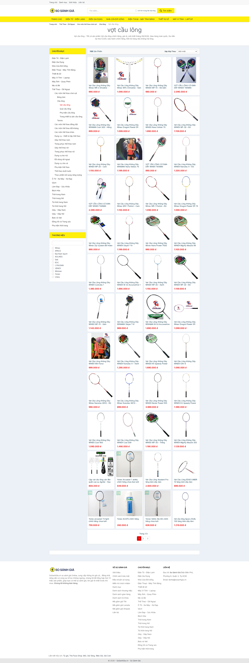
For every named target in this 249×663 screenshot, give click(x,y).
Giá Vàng (91, 656)
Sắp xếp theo (170, 51)
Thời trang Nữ (58, 198)
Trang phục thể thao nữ (65, 151)
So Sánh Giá (135, 660)
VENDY (58, 268)
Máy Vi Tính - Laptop (183, 19)
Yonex (57, 274)
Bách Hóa (56, 190)
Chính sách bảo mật (121, 576)
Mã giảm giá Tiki (119, 601)
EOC (57, 262)
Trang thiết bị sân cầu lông (71, 116)
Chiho (57, 277)
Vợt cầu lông (65, 105)
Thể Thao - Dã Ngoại (67, 24)
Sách (54, 183)
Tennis (60, 120)
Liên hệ (82, 2)
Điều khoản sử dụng (121, 580)
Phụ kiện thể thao (62, 167)
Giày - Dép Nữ (58, 214)
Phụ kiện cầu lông (67, 113)
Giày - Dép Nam (59, 210)
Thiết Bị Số (163, 19)
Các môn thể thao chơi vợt (87, 24)
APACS (58, 251)
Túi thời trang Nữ (59, 206)
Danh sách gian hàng (121, 594)
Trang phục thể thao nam (65, 144)
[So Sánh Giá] (62, 569)
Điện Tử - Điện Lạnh (75, 19)
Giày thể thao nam (62, 140)
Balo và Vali (57, 218)
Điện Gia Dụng (95, 19)
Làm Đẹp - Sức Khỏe (61, 186)
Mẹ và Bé (56, 85)
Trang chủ (53, 2)
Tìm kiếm (167, 10)
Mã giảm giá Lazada (121, 605)
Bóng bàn (61, 97)
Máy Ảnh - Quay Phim (61, 81)
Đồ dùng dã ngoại (62, 159)
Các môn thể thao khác (64, 132)
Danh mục (63, 2)
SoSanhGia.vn (122, 660)
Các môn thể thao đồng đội (66, 124)
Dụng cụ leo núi (61, 155)
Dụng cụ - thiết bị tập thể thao (67, 136)
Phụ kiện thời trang (60, 225)
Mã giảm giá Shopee (121, 609)
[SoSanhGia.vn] (62, 10)
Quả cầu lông (65, 109)
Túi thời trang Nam (60, 202)
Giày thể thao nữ (62, 148)
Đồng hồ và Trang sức (61, 221)
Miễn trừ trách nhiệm (121, 583)
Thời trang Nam (58, 194)
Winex (57, 248)
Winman (58, 271)
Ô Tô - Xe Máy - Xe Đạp (62, 179)
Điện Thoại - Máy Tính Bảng (141, 19)
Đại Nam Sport (61, 254)
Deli (56, 259)
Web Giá (99, 656)
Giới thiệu (73, 2)
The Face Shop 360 (77, 656)
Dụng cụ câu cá (61, 163)
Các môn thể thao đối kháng (67, 128)
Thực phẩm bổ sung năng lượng (68, 175)
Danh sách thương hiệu (122, 590)
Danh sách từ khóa (121, 598)
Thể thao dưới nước (63, 171)
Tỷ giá (65, 656)
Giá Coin (107, 656)
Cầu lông (102, 24)
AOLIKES (59, 256)
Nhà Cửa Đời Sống (115, 19)
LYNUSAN (59, 265)
